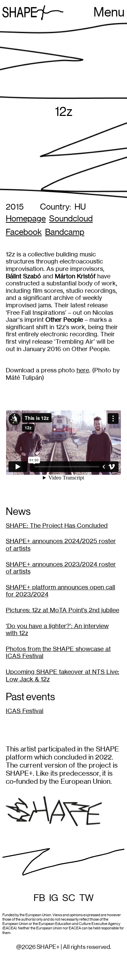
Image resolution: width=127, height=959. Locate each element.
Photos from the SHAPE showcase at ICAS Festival (58, 652)
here (83, 370)
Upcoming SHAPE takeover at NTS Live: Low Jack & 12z (62, 675)
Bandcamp (64, 232)
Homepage (26, 219)
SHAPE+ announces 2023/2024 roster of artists (61, 568)
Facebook (24, 232)
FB (39, 898)
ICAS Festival (24, 711)
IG (53, 898)
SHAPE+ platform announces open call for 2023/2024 (60, 590)
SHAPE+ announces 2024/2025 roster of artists (61, 544)
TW (86, 898)
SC (68, 898)
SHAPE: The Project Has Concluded (57, 525)
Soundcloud (71, 219)
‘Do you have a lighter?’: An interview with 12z (57, 629)
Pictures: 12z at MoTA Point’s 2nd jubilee (62, 610)
